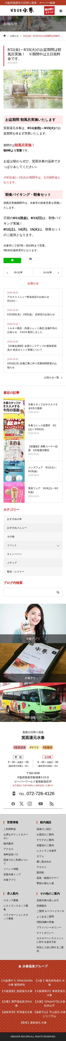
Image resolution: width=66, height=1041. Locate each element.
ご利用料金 (10, 829)
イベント (12, 545)
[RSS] (51, 805)
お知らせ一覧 (51, 377)
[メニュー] (60, 10)
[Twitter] (21, 805)
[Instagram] (29, 805)
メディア (12, 562)
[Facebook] (13, 805)
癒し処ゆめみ (44, 861)
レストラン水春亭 (46, 850)
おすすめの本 (14, 519)
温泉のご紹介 (44, 829)
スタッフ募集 (11, 900)
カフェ (40, 856)
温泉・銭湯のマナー (48, 877)
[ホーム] (5, 36)
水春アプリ (10, 879)
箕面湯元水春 (16, 991)
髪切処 (40, 872)
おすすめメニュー (17, 527)
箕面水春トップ (12, 874)
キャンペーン (14, 554)
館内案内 (8, 843)
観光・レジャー (15, 571)
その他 (10, 536)
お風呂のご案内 (45, 834)
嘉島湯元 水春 (33, 1022)
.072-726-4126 (36, 793)
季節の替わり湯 (45, 883)
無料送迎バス (11, 854)
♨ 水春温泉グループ (33, 966)
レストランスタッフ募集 (16, 907)
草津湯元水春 (16, 1012)
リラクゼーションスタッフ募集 (16, 916)
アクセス (8, 849)
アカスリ (41, 867)
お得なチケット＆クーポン (16, 836)
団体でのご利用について (16, 861)
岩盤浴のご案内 (45, 845)
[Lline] (12, 260)
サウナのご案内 (45, 839)
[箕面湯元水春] (22, 12)
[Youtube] (40, 805)
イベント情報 (11, 869)
